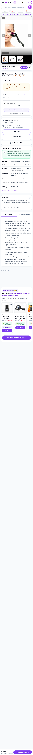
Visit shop (17, 131)
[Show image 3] (20, 59)
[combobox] (14, 7)
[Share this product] (29, 67)
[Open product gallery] (16, 35)
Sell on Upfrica (5, 68)
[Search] (30, 7)
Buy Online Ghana (11, 120)
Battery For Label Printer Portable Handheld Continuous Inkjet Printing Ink (6, 315)
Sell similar (24, 67)
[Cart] (30, 2)
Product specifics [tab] (24, 214)
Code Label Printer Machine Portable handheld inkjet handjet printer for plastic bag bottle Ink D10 (20, 315)
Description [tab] (8, 214)
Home (4, 14)
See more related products (15, 337)
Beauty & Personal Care (14, 14)
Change (28, 95)
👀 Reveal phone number (16, 110)
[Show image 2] (12, 59)
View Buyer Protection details (10, 190)
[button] (3, 2)
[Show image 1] (5, 59)
